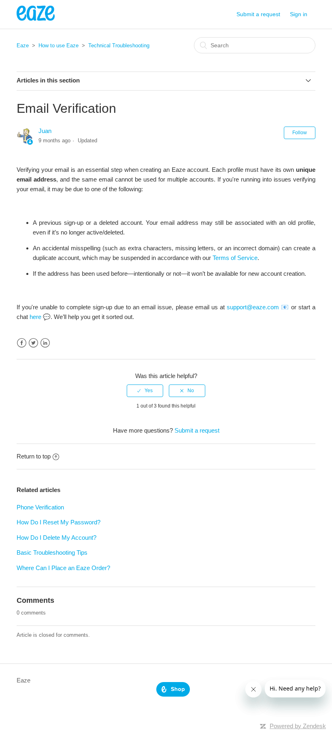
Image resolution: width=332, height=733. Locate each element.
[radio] (145, 390)
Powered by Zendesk (298, 725)
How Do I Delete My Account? (56, 537)
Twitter (33, 343)
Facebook (22, 343)
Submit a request (258, 14)
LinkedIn (45, 343)
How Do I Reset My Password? (58, 522)
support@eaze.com (253, 307)
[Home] (36, 18)
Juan (44, 130)
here (35, 316)
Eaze (23, 45)
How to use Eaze (58, 45)
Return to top (34, 456)
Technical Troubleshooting (118, 45)
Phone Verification (40, 507)
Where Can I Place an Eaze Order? (63, 567)
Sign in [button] (298, 14)
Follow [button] (299, 132)
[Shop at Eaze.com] (173, 694)
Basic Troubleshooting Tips (52, 552)
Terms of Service (235, 257)
